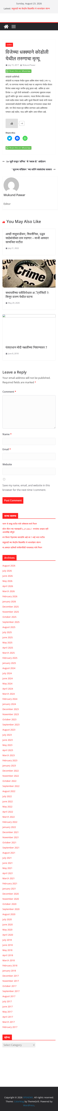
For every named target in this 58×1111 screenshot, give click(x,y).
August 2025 (8, 627)
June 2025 (7, 637)
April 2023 (7, 750)
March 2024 (8, 693)
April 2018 (7, 955)
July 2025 (7, 632)
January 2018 (9, 970)
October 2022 (9, 780)
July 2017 (7, 1001)
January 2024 (9, 704)
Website (7, 464)
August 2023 (8, 729)
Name (7, 434)
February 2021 (9, 883)
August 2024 (8, 668)
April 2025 (7, 647)
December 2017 (10, 975)
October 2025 (9, 616)
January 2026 (9, 601)
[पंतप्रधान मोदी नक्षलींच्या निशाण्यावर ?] (29, 316)
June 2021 (7, 862)
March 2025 (8, 652)
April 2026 (7, 586)
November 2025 (10, 611)
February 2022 (9, 821)
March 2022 (8, 816)
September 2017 (10, 991)
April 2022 (7, 811)
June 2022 (7, 801)
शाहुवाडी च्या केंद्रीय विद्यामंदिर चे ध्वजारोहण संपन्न (31, 8)
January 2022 (9, 827)
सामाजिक (9, 45)
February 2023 (9, 760)
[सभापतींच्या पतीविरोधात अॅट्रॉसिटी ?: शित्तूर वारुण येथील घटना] (29, 261)
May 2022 (7, 806)
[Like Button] (12, 123)
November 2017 (10, 980)
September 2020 (10, 909)
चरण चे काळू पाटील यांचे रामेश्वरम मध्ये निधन (19, 523)
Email (6, 449)
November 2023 (10, 714)
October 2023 (9, 719)
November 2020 (10, 898)
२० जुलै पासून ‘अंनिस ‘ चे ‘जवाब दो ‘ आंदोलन (25, 161)
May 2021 (7, 868)
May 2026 (7, 581)
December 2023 (10, 709)
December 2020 (10, 893)
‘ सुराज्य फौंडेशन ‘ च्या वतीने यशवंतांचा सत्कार (32, 169)
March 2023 (8, 755)
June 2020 (7, 924)
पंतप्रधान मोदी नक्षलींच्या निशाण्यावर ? (26, 347)
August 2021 (8, 852)
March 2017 (8, 1021)
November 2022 (10, 775)
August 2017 (8, 996)
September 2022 (10, 786)
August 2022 (8, 791)
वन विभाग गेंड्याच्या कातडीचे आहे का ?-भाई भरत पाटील (23, 537)
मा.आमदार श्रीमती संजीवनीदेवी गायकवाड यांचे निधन (22, 547)
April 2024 (7, 688)
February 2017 (9, 1027)
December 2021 (10, 832)
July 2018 (7, 939)
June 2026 (7, 575)
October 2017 (9, 986)
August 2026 (8, 565)
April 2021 (7, 873)
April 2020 (7, 934)
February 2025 (9, 657)
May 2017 (7, 1011)
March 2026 (8, 591)
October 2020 (9, 904)
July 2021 (7, 857)
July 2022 (7, 796)
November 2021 (10, 837)
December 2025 (10, 606)
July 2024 (7, 673)
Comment (9, 391)
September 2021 (10, 847)
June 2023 (7, 739)
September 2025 (10, 622)
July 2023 (7, 734)
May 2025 (7, 642)
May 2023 (7, 745)
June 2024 (7, 678)
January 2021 (9, 888)
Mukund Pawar (29, 65)
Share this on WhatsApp (20, 71)
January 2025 (9, 663)
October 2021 (9, 842)
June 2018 (7, 945)
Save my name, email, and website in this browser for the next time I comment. (26, 488)
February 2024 (9, 698)
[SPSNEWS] (6, 26)
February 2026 (9, 596)
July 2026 (7, 570)
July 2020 (7, 919)
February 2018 (9, 965)
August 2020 (8, 914)
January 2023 (9, 765)
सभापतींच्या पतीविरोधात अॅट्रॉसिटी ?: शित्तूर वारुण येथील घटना (27, 295)
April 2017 (7, 1016)
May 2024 (7, 683)
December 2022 (10, 770)
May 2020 (7, 929)
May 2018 (7, 950)
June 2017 (7, 1006)
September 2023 (10, 724)
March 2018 (8, 960)
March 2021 (8, 878)
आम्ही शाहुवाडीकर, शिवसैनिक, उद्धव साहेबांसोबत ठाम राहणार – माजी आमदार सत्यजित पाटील (27, 238)
